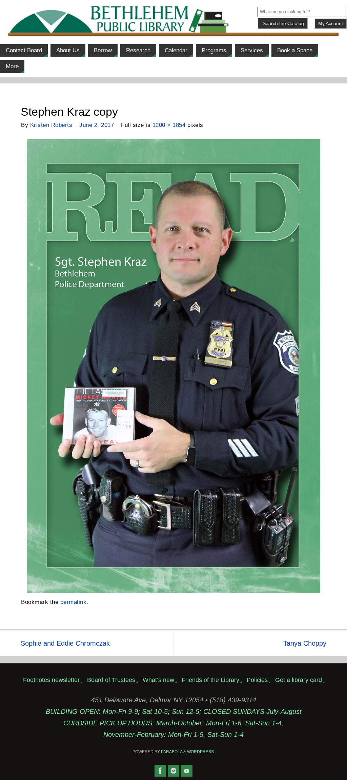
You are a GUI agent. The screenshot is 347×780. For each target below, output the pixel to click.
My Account (330, 23)
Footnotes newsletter (51, 680)
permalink (73, 602)
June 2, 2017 (96, 125)
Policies (257, 680)
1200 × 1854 (169, 125)
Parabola (171, 751)
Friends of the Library (210, 680)
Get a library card (298, 680)
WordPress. (201, 751)
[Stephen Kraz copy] (173, 366)
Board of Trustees (111, 680)
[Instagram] (173, 771)
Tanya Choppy (304, 643)
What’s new (158, 680)
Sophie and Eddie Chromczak (65, 643)
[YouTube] (186, 771)
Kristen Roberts (51, 125)
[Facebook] (160, 771)
